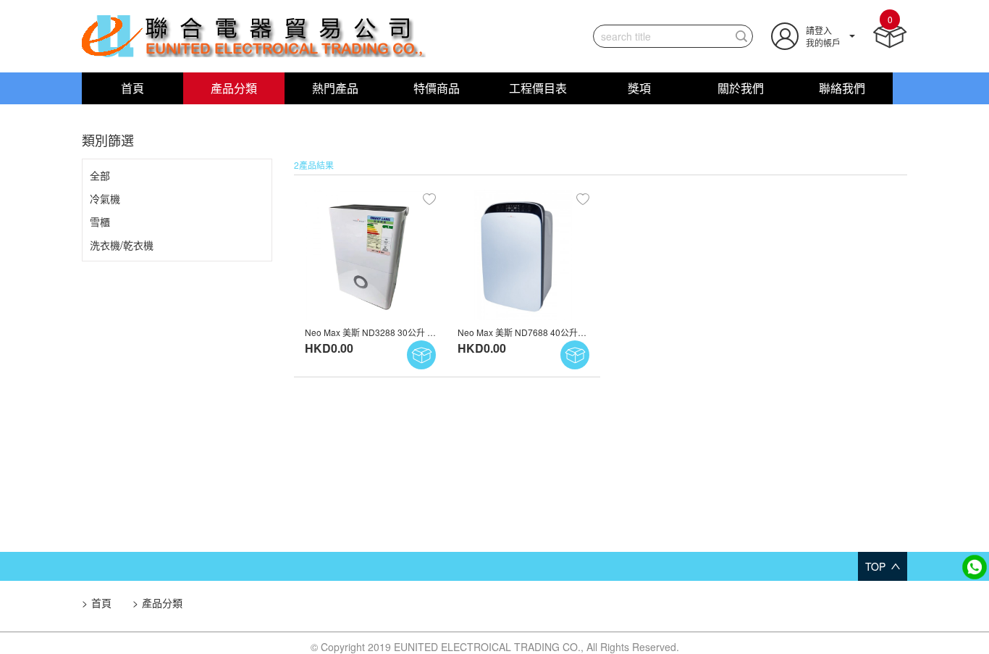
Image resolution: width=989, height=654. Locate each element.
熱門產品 (335, 88)
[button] (813, 34)
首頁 (132, 88)
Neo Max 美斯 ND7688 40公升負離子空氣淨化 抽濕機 (562, 332)
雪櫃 (100, 221)
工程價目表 (538, 88)
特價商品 (436, 88)
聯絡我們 (842, 88)
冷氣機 (105, 198)
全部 (100, 175)
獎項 (639, 88)
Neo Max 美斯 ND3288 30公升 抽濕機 (379, 332)
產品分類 (234, 88)
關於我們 (740, 88)
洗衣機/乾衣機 (121, 245)
